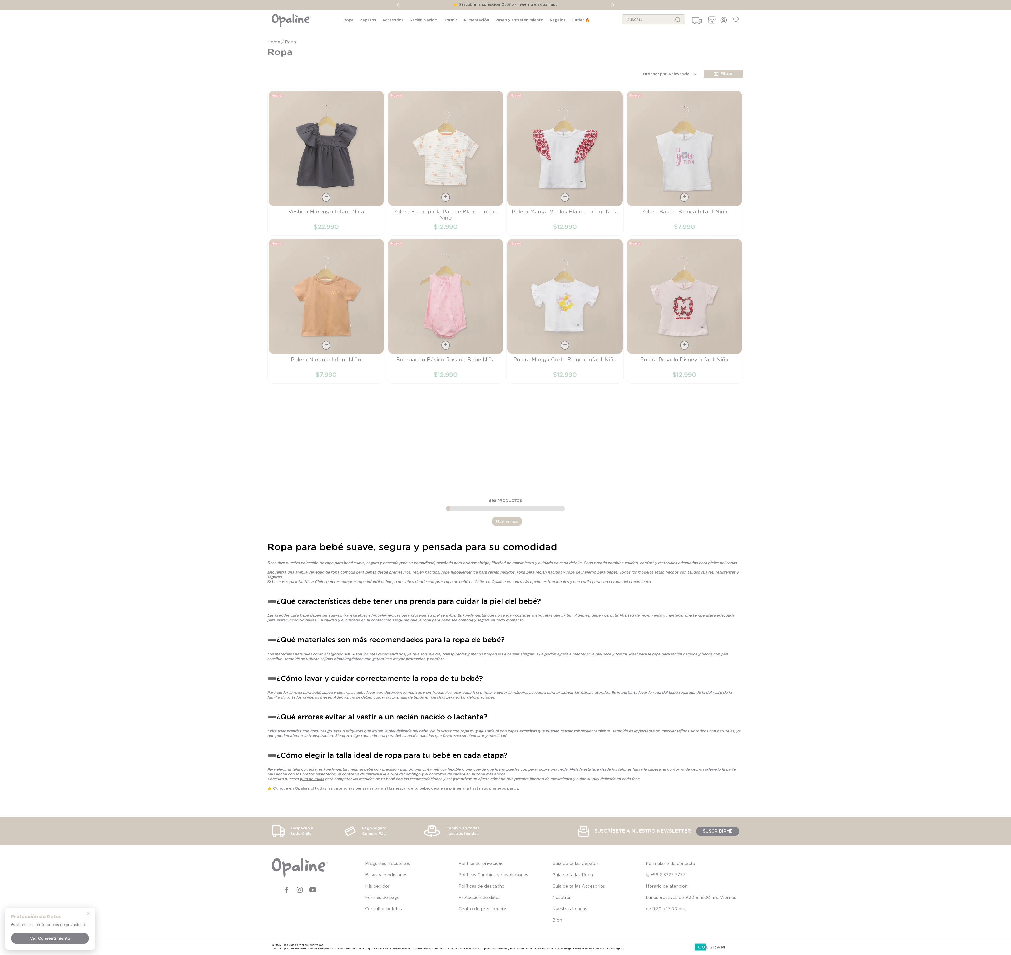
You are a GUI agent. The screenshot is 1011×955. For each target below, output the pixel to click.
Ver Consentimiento (50, 938)
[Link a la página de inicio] (274, 42)
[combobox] (653, 19)
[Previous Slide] (343, 4)
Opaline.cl (304, 788)
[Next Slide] (668, 4)
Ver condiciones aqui (552, 5)
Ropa (290, 42)
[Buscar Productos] (678, 19)
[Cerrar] (89, 913)
